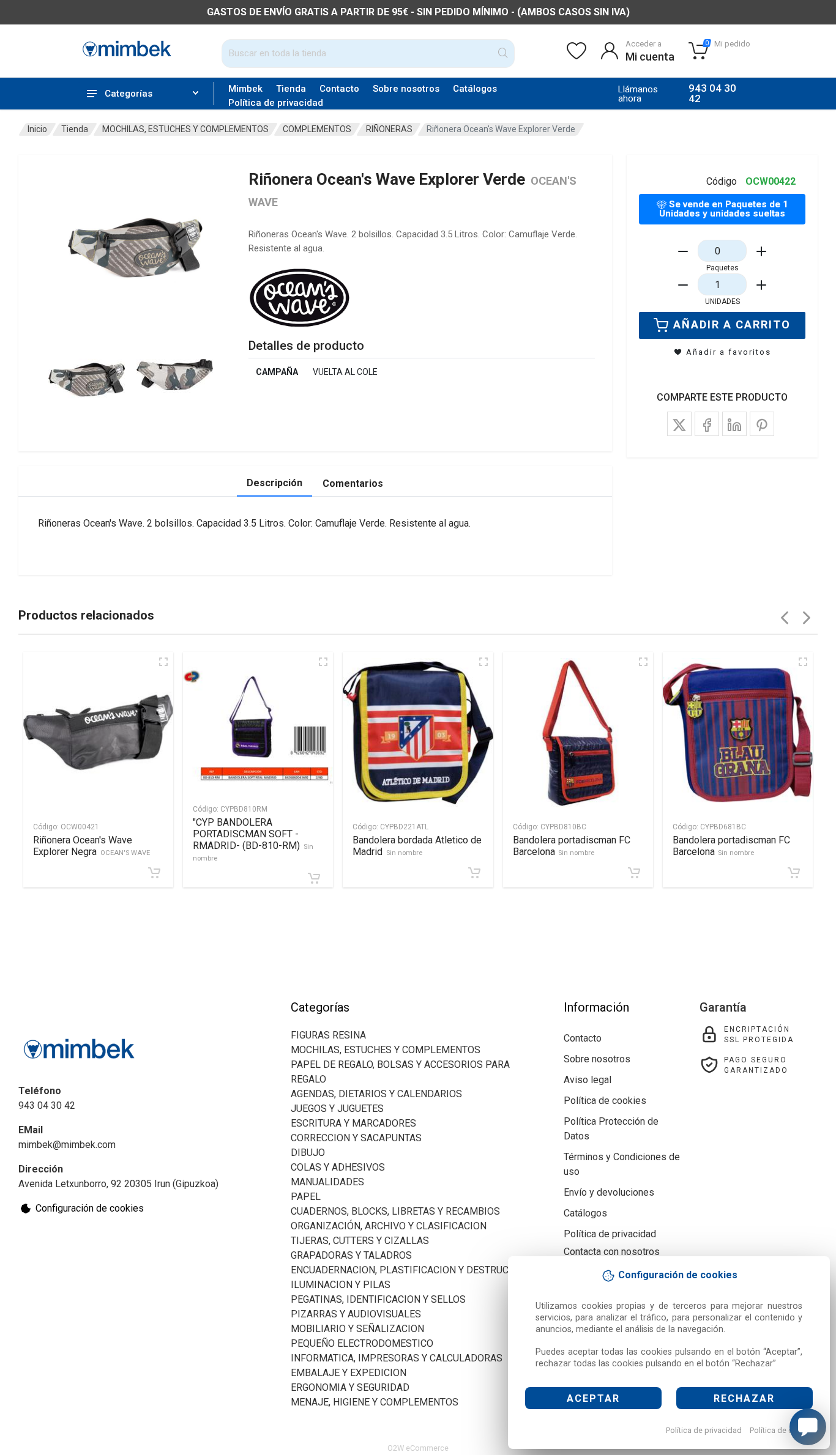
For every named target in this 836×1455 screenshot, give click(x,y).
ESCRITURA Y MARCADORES (353, 1123)
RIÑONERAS (389, 129)
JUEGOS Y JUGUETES (337, 1108)
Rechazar (744, 1398)
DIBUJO (308, 1152)
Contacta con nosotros (612, 1251)
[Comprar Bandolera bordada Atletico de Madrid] (474, 873)
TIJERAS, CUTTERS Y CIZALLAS (360, 1240)
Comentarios (353, 483)
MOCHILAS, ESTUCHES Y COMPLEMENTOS (185, 129)
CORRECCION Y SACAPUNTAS (356, 1138)
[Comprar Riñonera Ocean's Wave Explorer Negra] (154, 873)
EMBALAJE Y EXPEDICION (348, 1373)
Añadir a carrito (732, 324)
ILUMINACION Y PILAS (340, 1284)
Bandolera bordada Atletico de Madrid (417, 845)
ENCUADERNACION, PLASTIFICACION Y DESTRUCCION (411, 1270)
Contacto (339, 88)
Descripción (274, 483)
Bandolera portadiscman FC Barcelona (571, 845)
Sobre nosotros (406, 88)
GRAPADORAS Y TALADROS (351, 1255)
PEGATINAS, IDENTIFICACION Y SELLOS (378, 1299)
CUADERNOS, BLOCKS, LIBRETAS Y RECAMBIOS (395, 1211)
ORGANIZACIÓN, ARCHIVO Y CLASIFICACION (389, 1226)
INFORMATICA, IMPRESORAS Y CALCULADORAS (396, 1358)
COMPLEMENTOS (317, 129)
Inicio (37, 129)
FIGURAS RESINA (328, 1035)
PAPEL (306, 1196)
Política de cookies (783, 1430)
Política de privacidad (704, 1430)
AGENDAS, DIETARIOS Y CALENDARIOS (376, 1094)
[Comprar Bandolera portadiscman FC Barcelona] (634, 873)
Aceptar (593, 1398)
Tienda (291, 88)
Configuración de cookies (89, 1208)
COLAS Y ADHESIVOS (338, 1167)
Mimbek (245, 88)
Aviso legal (587, 1080)
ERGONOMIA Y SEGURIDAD (350, 1387)
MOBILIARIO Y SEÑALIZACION (357, 1329)
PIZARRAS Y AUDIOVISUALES (356, 1314)
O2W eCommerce (418, 1448)
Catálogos (475, 88)
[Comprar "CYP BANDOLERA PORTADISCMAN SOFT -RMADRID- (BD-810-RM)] (314, 878)
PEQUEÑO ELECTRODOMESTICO (362, 1343)
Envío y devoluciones (609, 1192)
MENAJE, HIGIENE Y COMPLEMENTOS (374, 1402)
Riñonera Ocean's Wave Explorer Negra (91, 845)
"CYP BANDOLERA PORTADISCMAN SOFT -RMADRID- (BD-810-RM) (253, 839)
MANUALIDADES (327, 1182)
